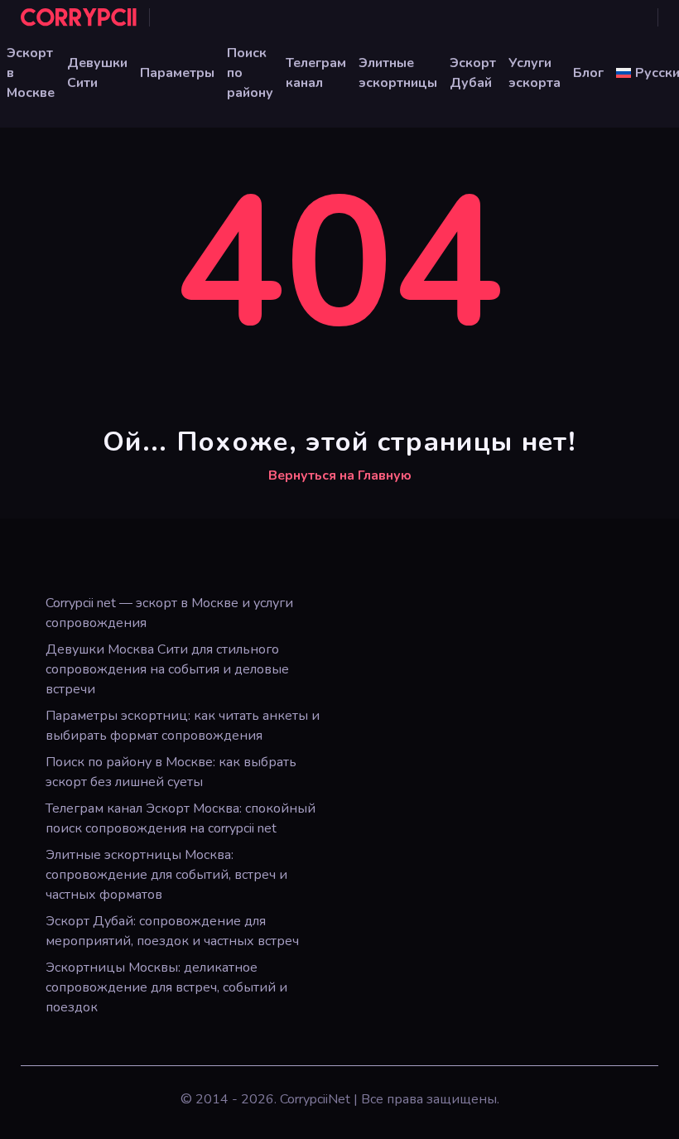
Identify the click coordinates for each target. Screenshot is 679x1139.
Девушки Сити (97, 73)
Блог (588, 73)
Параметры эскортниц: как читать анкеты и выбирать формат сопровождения (183, 726)
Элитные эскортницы (398, 73)
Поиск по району (250, 73)
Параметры (177, 73)
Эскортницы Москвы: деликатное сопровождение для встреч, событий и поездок (166, 987)
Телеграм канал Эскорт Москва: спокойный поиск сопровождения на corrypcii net (180, 818)
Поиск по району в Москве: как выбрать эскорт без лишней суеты (171, 772)
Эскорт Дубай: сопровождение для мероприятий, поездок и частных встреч (172, 931)
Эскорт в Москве (31, 73)
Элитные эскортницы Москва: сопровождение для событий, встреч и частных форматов (166, 875)
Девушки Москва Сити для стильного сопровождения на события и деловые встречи (167, 669)
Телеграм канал (316, 73)
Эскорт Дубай (473, 73)
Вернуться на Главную (340, 475)
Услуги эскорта (534, 73)
